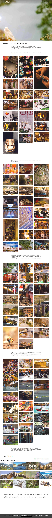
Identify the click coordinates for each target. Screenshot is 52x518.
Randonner (24, 497)
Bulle (38, 458)
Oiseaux (47, 494)
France (28, 494)
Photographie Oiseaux (37, 496)
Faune (24, 494)
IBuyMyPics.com (13, 53)
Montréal (43, 494)
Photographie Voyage (14, 498)
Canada (9, 494)
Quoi (35, 458)
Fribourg (42, 458)
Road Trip (28, 497)
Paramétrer (46, 515)
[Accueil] (7, 2)
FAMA (40, 458)
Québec (21, 497)
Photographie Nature (31, 496)
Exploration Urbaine (17, 494)
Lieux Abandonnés (35, 494)
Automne (5, 494)
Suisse (48, 458)
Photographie (10, 496)
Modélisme (45, 458)
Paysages (6, 496)
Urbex (44, 498)
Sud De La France (34, 497)
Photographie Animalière (20, 496)
